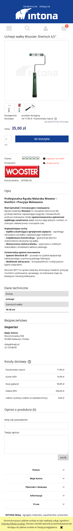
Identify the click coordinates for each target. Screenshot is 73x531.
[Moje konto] (45, 28)
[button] (9, 28)
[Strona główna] (36, 13)
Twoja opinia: (12, 432)
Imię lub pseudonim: (16, 419)
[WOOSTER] (22, 171)
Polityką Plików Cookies (13, 523)
